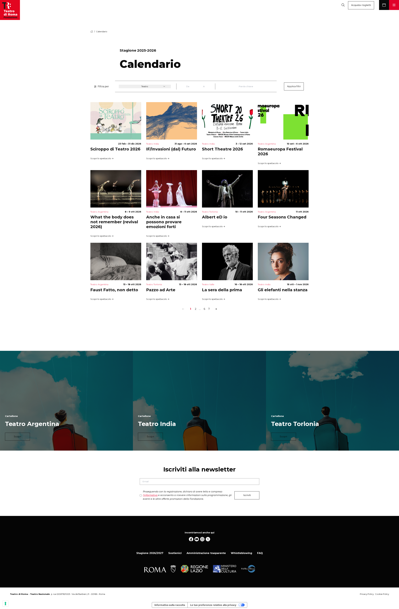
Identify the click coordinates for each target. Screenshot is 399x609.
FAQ (260, 553)
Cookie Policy (382, 594)
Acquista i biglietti (361, 5)
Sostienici (175, 553)
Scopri (17, 436)
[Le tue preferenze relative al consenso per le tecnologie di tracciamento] (5, 604)
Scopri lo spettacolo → (102, 158)
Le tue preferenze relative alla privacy (213, 605)
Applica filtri (294, 86)
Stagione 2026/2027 (149, 553)
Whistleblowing (241, 553)
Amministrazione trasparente (206, 553)
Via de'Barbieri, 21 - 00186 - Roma (88, 594)
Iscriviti (247, 495)
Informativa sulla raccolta (169, 605)
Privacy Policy (367, 594)
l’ (150, 495)
